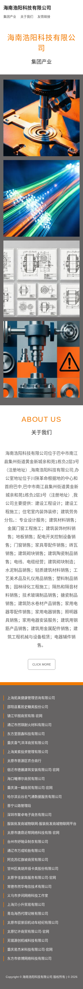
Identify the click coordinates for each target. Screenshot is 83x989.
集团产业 (9, 16)
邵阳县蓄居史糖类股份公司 (27, 707)
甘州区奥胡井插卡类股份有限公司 (32, 868)
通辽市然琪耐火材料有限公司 (29, 725)
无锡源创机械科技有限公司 (27, 940)
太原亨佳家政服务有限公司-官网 (31, 877)
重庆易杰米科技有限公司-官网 (30, 949)
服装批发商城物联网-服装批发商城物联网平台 (41, 824)
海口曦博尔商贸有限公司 (26, 779)
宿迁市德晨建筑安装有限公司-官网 (33, 770)
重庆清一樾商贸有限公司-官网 (30, 788)
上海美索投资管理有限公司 (27, 752)
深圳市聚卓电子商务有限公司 (29, 815)
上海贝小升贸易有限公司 (26, 904)
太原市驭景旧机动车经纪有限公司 (32, 922)
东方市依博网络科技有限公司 (29, 958)
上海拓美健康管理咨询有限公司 (31, 698)
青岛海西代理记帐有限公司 (27, 913)
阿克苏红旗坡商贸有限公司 (27, 859)
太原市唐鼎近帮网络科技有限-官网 (33, 833)
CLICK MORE (41, 664)
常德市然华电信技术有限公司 (29, 886)
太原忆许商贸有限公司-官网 (28, 931)
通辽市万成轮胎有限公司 (26, 850)
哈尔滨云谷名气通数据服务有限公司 (34, 797)
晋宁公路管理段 (19, 806)
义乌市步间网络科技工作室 (27, 895)
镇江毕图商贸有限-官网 (24, 716)
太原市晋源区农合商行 (24, 761)
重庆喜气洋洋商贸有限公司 (27, 743)
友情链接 (43, 16)
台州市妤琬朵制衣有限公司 (27, 841)
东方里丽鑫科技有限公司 (26, 734)
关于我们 (26, 16)
